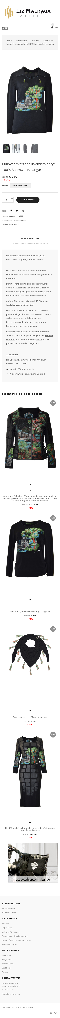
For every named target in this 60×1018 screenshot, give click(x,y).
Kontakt (5, 923)
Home (9, 40)
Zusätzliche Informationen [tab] (30, 243)
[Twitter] (17, 210)
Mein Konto (7, 955)
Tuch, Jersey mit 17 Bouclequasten (30, 717)
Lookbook (6, 968)
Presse (5, 972)
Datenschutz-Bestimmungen (15, 936)
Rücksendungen (9, 944)
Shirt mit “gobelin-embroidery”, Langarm (30, 611)
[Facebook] (11, 210)
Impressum (7, 927)
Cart (55, 27)
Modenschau (8, 963)
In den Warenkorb (28, 200)
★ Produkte (21, 40)
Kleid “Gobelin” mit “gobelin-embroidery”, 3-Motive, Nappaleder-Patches (30, 829)
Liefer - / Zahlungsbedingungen (16, 940)
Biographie (7, 959)
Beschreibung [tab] (30, 238)
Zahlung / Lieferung (11, 932)
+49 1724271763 (9, 912)
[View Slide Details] (33, 862)
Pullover (35, 40)
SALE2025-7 (16, 224)
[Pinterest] (23, 210)
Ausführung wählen (30, 484)
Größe (5, 186)
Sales (23, 220)
